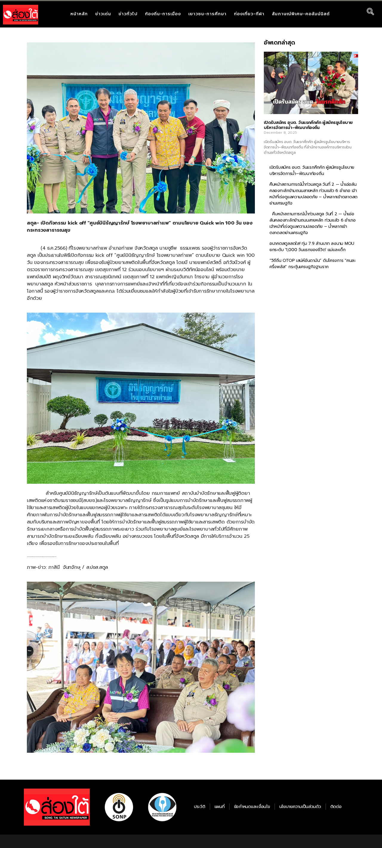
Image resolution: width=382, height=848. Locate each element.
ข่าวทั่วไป (128, 14)
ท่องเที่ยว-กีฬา (249, 14)
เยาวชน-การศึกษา (207, 14)
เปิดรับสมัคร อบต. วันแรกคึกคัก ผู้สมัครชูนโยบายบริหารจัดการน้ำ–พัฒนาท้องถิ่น (308, 125)
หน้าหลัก (79, 14)
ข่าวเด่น (103, 14)
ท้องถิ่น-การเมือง (163, 14)
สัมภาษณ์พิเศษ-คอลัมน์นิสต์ (301, 14)
